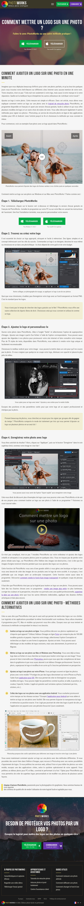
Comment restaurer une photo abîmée (66, 877)
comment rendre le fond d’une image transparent (39, 578)
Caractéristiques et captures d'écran (14, 877)
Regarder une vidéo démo (13, 883)
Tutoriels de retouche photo (40, 878)
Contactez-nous (30, 899)
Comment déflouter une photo (66, 883)
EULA (45, 899)
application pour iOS (26, 678)
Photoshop (38, 659)
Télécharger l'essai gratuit (13, 887)
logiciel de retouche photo (58, 103)
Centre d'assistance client (40, 889)
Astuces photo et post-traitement (39, 883)
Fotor (57, 634)
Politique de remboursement (58, 899)
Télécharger (61, 4)
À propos (20, 899)
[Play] (42, 530)
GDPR (39, 899)
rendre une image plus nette (55, 588)
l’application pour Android (56, 696)
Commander (75, 4)
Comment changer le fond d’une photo (67, 888)
